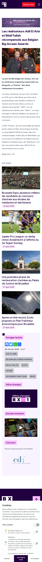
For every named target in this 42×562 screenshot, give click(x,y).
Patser (9, 370)
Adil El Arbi (11, 353)
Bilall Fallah (12, 365)
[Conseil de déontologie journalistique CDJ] (21, 460)
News (32, 376)
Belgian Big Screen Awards (19, 359)
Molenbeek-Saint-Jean (16, 376)
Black (25, 365)
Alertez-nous (28, 4)
